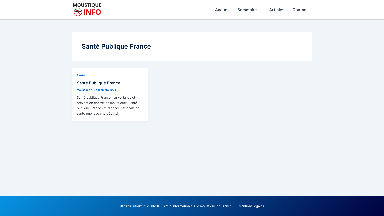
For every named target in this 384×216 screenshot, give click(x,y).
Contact (300, 9)
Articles (276, 9)
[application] (259, 10)
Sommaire (247, 9)
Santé (81, 75)
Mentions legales (251, 206)
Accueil (222, 9)
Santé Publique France (98, 83)
